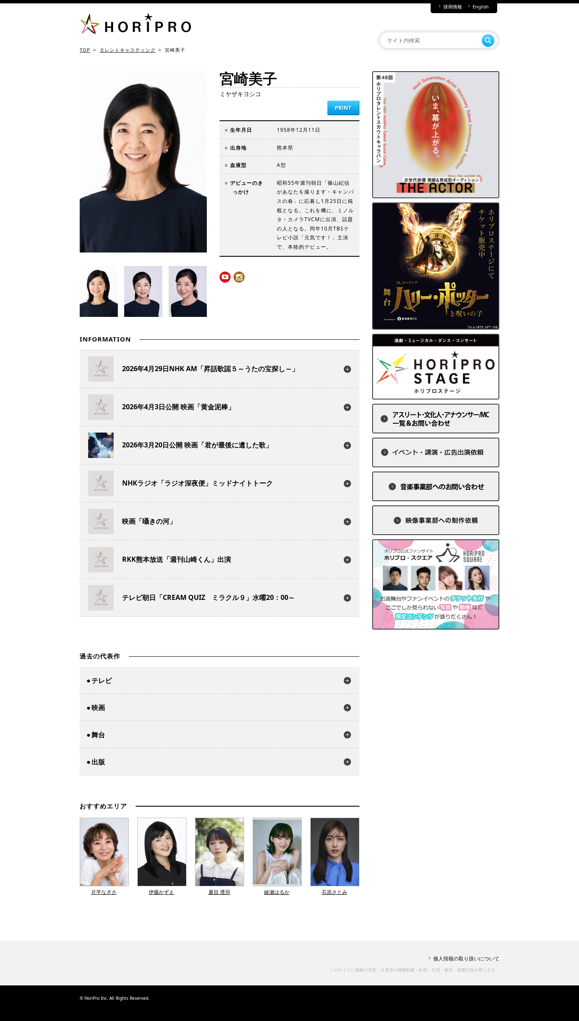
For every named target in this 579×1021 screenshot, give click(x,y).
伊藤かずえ (161, 892)
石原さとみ (334, 892)
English (481, 6)
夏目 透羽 (219, 892)
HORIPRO (136, 25)
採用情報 (452, 6)
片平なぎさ (104, 892)
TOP (85, 50)
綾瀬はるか (277, 892)
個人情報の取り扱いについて (466, 958)
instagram (239, 277)
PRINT (343, 107)
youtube (225, 277)
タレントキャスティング (128, 50)
